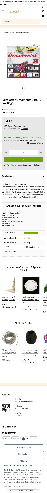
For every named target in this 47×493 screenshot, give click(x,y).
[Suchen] (42, 21)
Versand (24, 128)
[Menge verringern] (6, 152)
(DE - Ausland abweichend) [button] (28, 140)
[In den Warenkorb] (3, 39)
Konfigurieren (24, 454)
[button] (43, 7)
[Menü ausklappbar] (3, 10)
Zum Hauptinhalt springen (10, 1)
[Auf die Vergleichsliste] (34, 45)
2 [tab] (24, 88)
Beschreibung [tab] (8, 176)
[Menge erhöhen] (40, 152)
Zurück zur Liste (8, 33)
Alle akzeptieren (24, 447)
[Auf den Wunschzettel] (40, 45)
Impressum (8, 486)
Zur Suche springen (29, 1)
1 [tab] (22, 88)
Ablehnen (24, 461)
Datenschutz (19, 486)
